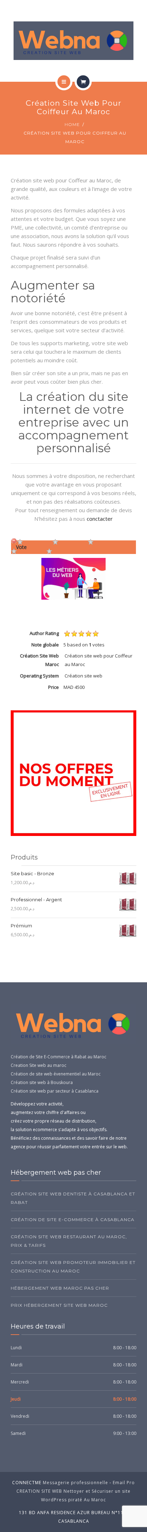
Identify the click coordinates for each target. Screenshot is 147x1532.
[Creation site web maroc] (73, 40)
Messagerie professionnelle (75, 1483)
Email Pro (124, 1483)
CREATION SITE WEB (39, 1491)
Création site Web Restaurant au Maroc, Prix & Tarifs (69, 1241)
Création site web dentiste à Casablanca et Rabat (73, 1198)
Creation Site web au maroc (38, 1065)
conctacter (100, 518)
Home (72, 124)
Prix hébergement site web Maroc (59, 1305)
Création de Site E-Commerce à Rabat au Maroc (58, 1057)
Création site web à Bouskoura (42, 1082)
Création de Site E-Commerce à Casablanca (73, 1219)
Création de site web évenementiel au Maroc (56, 1074)
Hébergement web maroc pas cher (60, 1288)
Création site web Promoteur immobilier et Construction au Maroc (73, 1267)
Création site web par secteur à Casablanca (54, 1091)
